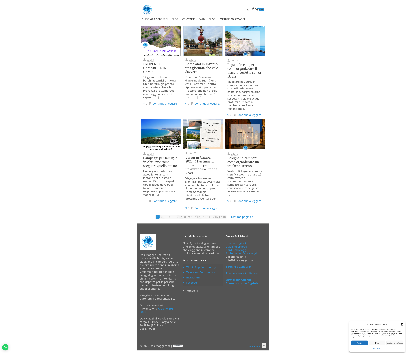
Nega (377, 343)
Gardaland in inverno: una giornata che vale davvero (202, 68)
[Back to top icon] (264, 345)
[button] (402, 325)
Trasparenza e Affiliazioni (242, 273)
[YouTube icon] (254, 346)
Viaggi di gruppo (236, 246)
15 (212, 217)
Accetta (359, 343)
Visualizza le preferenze (394, 343)
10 (192, 217)
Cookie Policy (376, 349)
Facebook (192, 282)
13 (204, 217)
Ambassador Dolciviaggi (241, 253)
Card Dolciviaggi (236, 250)
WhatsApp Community (201, 267)
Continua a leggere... (165, 103)
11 (196, 217)
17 (220, 217)
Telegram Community (200, 272)
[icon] (259, 346)
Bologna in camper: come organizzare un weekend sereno (243, 162)
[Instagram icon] (257, 346)
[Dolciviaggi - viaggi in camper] (147, 9)
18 (224, 217)
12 (200, 217)
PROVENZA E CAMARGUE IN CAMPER (154, 68)
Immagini (192, 290)
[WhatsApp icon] (250, 346)
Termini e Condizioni (239, 267)
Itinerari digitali (236, 243)
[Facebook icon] (252, 346)
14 (208, 217)
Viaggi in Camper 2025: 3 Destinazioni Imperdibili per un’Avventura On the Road (201, 165)
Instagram (193, 277)
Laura (150, 59)
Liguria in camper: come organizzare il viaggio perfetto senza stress (244, 70)
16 (216, 217)
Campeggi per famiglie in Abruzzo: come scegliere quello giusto (160, 162)
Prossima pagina (240, 217)
